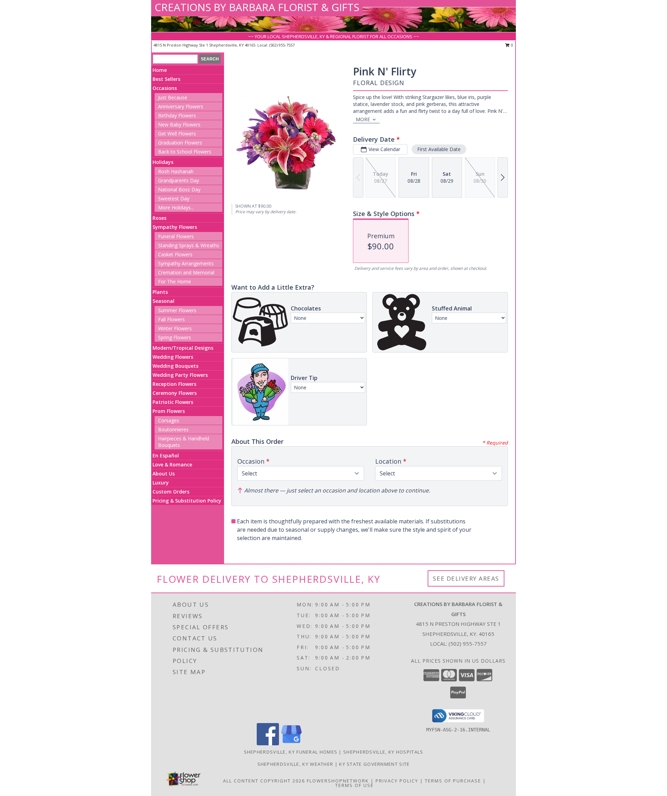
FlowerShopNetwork (338, 781)
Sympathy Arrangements (186, 263)
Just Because (172, 97)
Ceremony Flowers (175, 393)
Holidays (163, 162)
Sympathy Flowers (175, 227)
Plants (160, 292)
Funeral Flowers (176, 236)
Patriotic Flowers (173, 402)
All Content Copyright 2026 (264, 781)
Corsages (168, 420)
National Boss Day (179, 189)
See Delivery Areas (466, 578)
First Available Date (439, 149)
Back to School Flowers (184, 151)
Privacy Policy (397, 781)
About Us (164, 473)
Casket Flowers (175, 254)
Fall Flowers (171, 319)
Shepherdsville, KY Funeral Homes (291, 752)
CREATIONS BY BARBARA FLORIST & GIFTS (257, 7)
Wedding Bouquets (175, 366)
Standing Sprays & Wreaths (188, 245)
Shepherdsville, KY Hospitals (383, 752)
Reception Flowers (174, 384)
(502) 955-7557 (282, 45)
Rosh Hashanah (175, 171)
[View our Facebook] (268, 743)
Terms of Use (354, 785)
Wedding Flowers (173, 357)
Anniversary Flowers (180, 106)
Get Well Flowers (177, 133)
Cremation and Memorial (186, 272)
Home (160, 70)
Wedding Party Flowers (180, 375)
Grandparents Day (178, 180)
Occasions (165, 88)
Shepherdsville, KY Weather (295, 764)
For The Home (174, 281)
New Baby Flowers (179, 124)
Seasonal (163, 301)
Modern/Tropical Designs (183, 348)
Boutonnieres (173, 429)
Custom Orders (171, 491)
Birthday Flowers (177, 115)
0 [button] (511, 45)
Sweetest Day (173, 198)
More (363, 119)
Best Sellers (166, 79)
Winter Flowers (175, 328)
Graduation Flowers (180, 142)
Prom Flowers (169, 411)
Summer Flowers (177, 310)
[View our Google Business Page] (291, 743)
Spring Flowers (174, 337)
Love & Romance (172, 464)
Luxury (161, 482)
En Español (166, 455)
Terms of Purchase (453, 781)
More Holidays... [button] (176, 207)
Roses (159, 218)
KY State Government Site (374, 764)
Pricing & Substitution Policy (187, 500)
